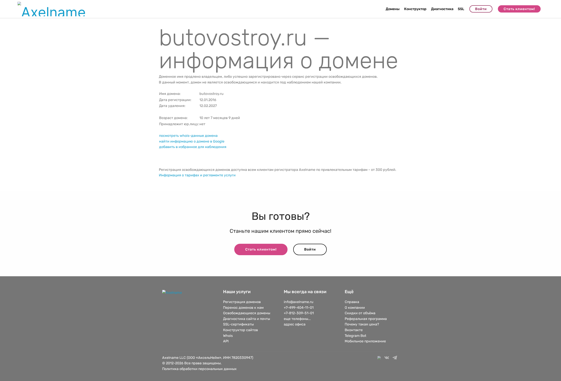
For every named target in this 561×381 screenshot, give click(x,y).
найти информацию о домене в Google (191, 141)
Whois (228, 336)
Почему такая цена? (362, 324)
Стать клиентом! (519, 9)
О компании (355, 307)
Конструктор (415, 9)
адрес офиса (294, 324)
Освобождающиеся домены (246, 313)
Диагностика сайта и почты (246, 319)
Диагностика (442, 9)
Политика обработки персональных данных (199, 369)
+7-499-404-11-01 (299, 307)
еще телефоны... (297, 319)
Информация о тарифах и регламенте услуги (197, 175)
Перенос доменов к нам (243, 307)
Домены (392, 9)
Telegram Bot (355, 336)
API (226, 341)
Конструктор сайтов (240, 330)
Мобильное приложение (365, 341)
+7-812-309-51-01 (299, 313)
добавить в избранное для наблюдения (192, 147)
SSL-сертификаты (239, 324)
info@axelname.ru (298, 302)
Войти (481, 9)
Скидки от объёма (360, 313)
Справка (352, 302)
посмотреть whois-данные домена (188, 136)
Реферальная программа (366, 319)
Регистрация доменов (242, 302)
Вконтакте (354, 330)
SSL (461, 9)
